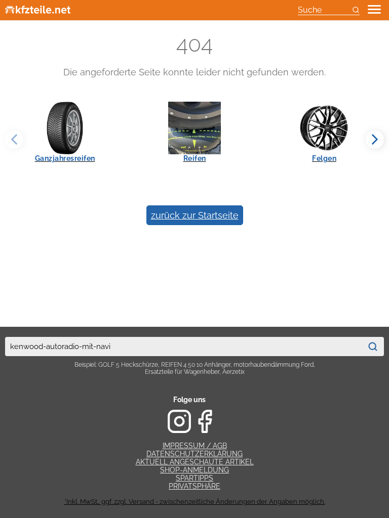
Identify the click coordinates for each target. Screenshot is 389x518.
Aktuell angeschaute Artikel (195, 462)
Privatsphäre (194, 486)
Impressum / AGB (195, 446)
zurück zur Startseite (195, 215)
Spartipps (194, 478)
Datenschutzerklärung (194, 454)
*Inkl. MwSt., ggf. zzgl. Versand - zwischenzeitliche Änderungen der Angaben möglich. (194, 501)
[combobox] (183, 346)
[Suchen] (373, 346)
